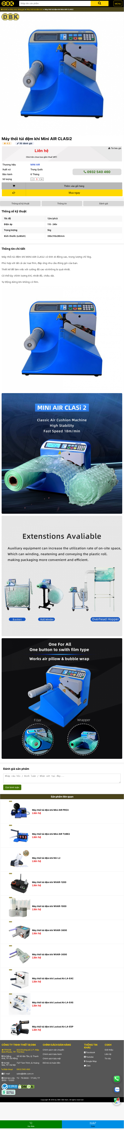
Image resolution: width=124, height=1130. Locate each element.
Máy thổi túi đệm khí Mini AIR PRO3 (50, 810)
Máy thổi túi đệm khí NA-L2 (46, 858)
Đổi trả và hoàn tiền (51, 1063)
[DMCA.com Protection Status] (26, 1086)
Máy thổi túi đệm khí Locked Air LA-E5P (52, 1026)
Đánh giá (103, 203)
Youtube (90, 1057)
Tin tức (108, 1058)
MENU (118, 4)
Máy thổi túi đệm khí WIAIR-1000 (49, 906)
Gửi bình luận (12, 787)
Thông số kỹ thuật (20, 203)
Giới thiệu (109, 1050)
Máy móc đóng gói (17, 9)
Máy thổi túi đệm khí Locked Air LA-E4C (53, 978)
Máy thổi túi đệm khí (34, 9)
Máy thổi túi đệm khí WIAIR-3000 (49, 954)
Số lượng (7, 179)
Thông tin (62, 203)
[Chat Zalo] (117, 1090)
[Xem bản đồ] (117, 1100)
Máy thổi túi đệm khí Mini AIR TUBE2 (51, 834)
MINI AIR (35, 164)
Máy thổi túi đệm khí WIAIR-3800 (49, 930)
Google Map (91, 1061)
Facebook (90, 1052)
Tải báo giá (115, 148)
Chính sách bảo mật (52, 1058)
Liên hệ (108, 1054)
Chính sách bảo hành (52, 1054)
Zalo (88, 1065)
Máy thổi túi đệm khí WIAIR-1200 (49, 882)
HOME (5, 9)
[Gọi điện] (117, 1079)
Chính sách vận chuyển (53, 1050)
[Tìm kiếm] (100, 3)
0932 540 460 (98, 172)
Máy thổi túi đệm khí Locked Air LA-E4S (52, 1002)
